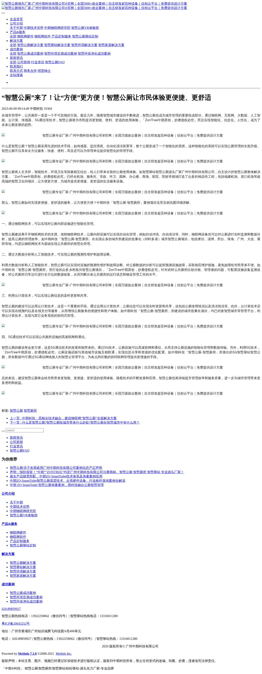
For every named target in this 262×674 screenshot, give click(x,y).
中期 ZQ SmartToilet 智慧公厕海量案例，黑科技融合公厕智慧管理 (57, 485)
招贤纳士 (44, 70)
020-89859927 (11, 609)
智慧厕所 (30, 410)
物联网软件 (42, 36)
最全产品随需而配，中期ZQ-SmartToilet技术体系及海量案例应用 (56, 476)
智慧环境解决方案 (84, 45)
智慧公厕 (16, 410)
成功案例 (16, 49)
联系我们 (16, 66)
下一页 (75, 422)
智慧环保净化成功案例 (94, 53)
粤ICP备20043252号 (16, 623)
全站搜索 (16, 75)
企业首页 (16, 19)
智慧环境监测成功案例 (60, 53)
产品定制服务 (61, 36)
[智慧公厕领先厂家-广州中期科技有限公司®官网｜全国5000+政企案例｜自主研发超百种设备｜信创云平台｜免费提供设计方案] (131, 6)
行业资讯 (37, 62)
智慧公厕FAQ (55, 62)
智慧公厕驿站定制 (85, 36)
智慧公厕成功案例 (30, 53)
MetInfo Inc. (64, 653)
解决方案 (16, 40)
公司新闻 (23, 62)
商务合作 (30, 70)
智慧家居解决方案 (111, 45)
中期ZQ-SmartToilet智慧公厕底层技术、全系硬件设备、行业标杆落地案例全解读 (67, 480)
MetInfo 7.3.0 (27, 653)
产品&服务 (17, 32)
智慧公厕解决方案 (30, 45)
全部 (13, 36)
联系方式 (16, 70)
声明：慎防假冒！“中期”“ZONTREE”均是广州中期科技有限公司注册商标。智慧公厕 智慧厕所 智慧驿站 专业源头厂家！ (97, 472)
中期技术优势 (33, 27)
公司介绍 (16, 23)
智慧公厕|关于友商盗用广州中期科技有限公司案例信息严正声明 (56, 467)
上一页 (63, 418)
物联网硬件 (25, 36)
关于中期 (16, 27)
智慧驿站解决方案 (57, 45)
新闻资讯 (16, 58)
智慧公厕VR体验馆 (85, 27)
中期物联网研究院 (57, 27)
